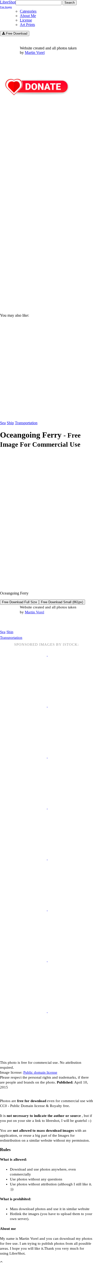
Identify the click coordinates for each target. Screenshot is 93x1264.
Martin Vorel (35, 52)
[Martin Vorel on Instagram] (27, 622)
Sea (3, 423)
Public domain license (40, 1072)
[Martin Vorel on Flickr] (41, 622)
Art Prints (27, 24)
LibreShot (8, 4)
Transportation (26, 423)
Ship (10, 423)
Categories (28, 11)
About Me (28, 16)
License (26, 20)
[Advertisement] (46, 255)
